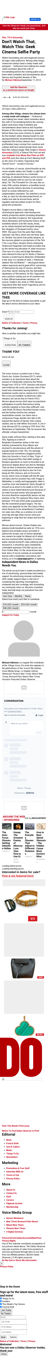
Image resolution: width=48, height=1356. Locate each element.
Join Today (6, 1310)
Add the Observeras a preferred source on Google (18, 88)
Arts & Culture (13, 1146)
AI (36, 1238)
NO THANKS (24, 345)
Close (4, 1354)
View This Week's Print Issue (15, 1126)
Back (3, 1337)
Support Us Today (10, 615)
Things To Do (12, 1153)
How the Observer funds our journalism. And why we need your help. (24, 27)
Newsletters (12, 1157)
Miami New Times (15, 1225)
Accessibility (29, 1238)
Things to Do (8, 1298)
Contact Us (11, 1193)
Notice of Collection (11, 323)
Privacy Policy (13, 1178)
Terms (25, 323)
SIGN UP (9, 319)
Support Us (35, 19)
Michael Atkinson (13, 80)
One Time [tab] (7, 596)
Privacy (33, 323)
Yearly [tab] (27, 596)
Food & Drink (12, 1143)
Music (9, 1150)
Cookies (19, 1238)
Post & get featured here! (18, 875)
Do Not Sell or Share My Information (19, 1260)
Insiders (6, 1301)
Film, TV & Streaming (12, 37)
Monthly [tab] (18, 596)
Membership (12, 1207)
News (9, 1140)
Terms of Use (12, 1175)
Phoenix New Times (15, 1228)
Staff (8, 1196)
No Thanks (6, 1313)
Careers (10, 1200)
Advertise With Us (14, 1171)
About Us (10, 1190)
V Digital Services (14, 1232)
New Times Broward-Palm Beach (22, 1221)
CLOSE (6, 365)
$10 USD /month (11, 604)
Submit (13, 1337)
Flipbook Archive (14, 1203)
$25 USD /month (29, 604)
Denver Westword (14, 1218)
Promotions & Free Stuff (18, 1168)
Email (5, 312)
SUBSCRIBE (10, 345)
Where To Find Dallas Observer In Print (20, 1131)
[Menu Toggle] (2, 19)
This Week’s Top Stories (13, 1304)
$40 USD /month (11, 608)
